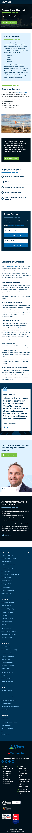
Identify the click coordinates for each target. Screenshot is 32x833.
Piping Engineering (6, 577)
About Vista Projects (6, 690)
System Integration (6, 628)
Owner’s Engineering (6, 637)
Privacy (20, 829)
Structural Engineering (7, 580)
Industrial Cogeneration (7, 656)
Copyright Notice (13, 829)
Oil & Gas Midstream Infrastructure (10, 669)
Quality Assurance (6, 593)
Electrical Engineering (7, 568)
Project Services (5, 587)
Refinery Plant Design (7, 672)
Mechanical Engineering (7, 609)
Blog (2, 731)
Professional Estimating (7, 590)
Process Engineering (6, 561)
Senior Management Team (8, 697)
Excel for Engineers (6, 725)
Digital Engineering (6, 625)
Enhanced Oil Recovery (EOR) (9, 650)
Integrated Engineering (7, 555)
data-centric (12, 312)
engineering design (21, 92)
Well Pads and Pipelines (7, 662)
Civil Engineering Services (8, 565)
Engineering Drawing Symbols (9, 722)
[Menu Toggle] (30, 2)
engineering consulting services (16, 225)
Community (4, 710)
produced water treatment (20, 328)
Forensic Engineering (6, 621)
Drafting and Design (6, 584)
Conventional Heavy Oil (7, 665)
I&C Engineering (5, 571)
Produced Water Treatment (8, 653)
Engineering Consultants (7, 602)
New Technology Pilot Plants (9, 634)
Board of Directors (6, 703)
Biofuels (3, 675)
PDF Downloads (5, 735)
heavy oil (6, 332)
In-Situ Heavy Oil (5, 646)
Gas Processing (5, 659)
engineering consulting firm (11, 266)
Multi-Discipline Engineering (8, 558)
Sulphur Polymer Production (8, 631)
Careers (3, 694)
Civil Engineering (5, 615)
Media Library (5, 719)
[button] (4, 427)
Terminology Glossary (7, 728)
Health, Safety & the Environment (10, 706)
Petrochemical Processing (8, 681)
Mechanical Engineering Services (10, 574)
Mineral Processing (6, 678)
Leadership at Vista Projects (8, 700)
